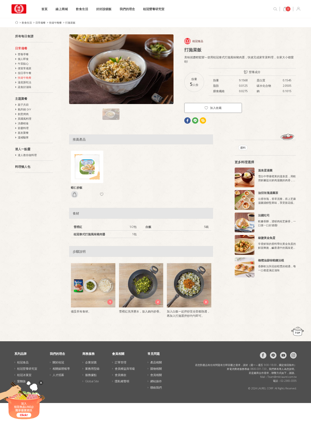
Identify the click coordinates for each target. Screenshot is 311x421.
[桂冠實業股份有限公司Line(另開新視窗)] (273, 355)
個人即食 (23, 59)
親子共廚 (23, 104)
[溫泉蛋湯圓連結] (244, 177)
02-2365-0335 (288, 380)
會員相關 (156, 375)
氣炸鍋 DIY (24, 109)
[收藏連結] (101, 194)
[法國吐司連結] (244, 222)
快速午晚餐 (55, 22)
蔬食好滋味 (24, 87)
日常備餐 (40, 22)
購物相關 (156, 369)
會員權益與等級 (125, 369)
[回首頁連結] (16, 22)
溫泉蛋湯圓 (265, 170)
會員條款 (120, 375)
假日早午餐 (24, 73)
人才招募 (58, 375)
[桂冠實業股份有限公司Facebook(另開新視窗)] (263, 355)
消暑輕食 (23, 123)
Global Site (92, 381)
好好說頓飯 (104, 9)
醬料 (243, 147)
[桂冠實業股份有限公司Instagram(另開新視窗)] (293, 355)
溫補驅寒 (23, 137)
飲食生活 (82, 9)
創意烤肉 (23, 114)
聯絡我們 (156, 388)
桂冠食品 (197, 41)
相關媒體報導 (61, 369)
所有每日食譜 (24, 36)
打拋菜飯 (70, 22)
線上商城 (62, 9)
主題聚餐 (21, 98)
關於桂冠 (58, 362)
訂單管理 (120, 362)
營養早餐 (23, 54)
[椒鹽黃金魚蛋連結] (244, 245)
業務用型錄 (92, 369)
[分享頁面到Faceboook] (187, 120)
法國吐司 (264, 215)
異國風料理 (24, 118)
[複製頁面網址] (203, 120)
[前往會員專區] (298, 9)
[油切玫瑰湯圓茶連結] (244, 200)
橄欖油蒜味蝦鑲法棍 (271, 260)
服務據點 (91, 375)
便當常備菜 (24, 68)
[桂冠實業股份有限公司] (19, 9)
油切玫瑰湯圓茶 (268, 193)
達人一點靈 (22, 149)
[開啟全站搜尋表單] (275, 9)
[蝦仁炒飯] (87, 166)
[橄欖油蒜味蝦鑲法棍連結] (244, 267)
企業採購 (91, 362)
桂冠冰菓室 (24, 375)
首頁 (44, 9)
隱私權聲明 (122, 381)
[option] (121, 69)
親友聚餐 (23, 132)
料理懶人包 (22, 167)
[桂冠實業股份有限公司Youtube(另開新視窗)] (283, 355)
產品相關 (156, 362)
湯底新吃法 (24, 82)
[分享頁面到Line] (195, 120)
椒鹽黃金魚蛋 (266, 238)
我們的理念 (127, 9)
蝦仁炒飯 (76, 187)
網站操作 (156, 381)
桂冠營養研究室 (153, 9)
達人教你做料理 (27, 155)
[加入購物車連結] (74, 194)
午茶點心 (23, 63)
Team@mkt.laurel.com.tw (282, 377)
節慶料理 (23, 128)
